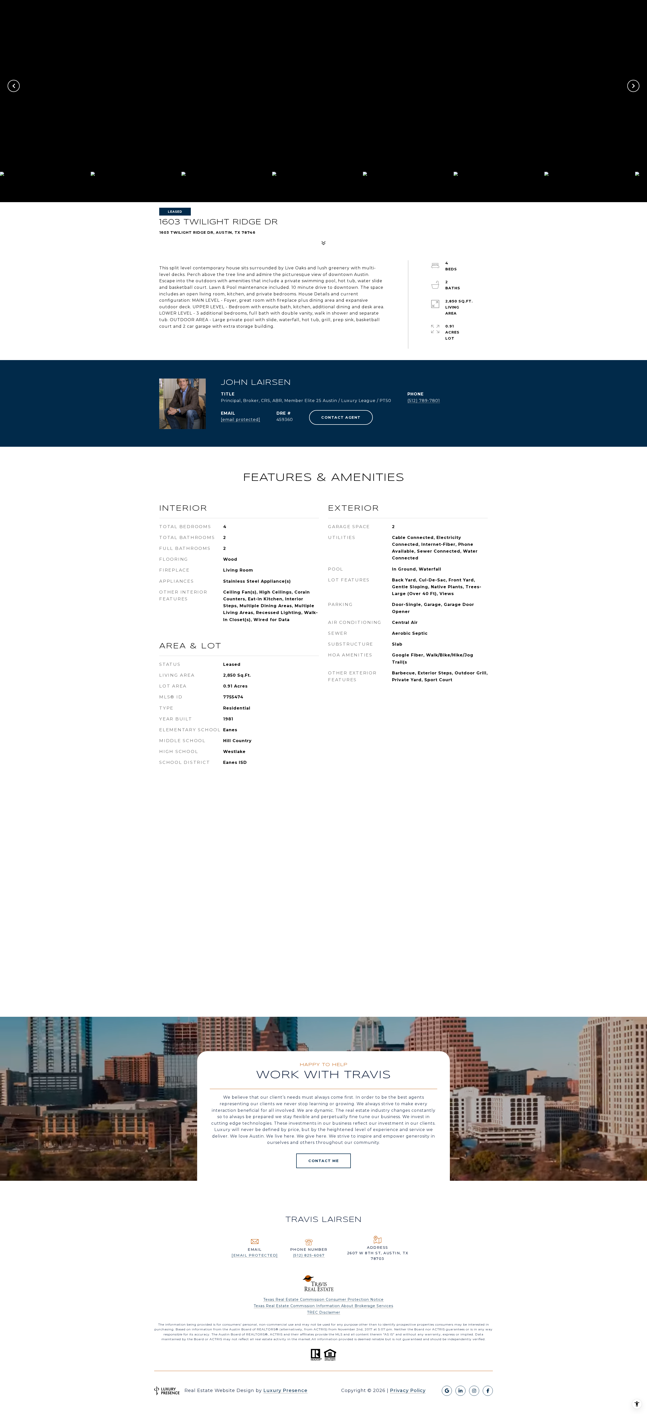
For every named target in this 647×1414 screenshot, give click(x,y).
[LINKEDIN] (460, 1391)
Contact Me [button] (323, 1161)
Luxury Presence (285, 1390)
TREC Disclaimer (323, 1312)
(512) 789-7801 (423, 400)
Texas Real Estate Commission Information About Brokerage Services (323, 1306)
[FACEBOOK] (488, 1391)
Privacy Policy (408, 1390)
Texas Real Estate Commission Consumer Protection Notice (323, 1299)
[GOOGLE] (447, 1391)
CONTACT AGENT (341, 417)
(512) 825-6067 (309, 1255)
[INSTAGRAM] (474, 1391)
